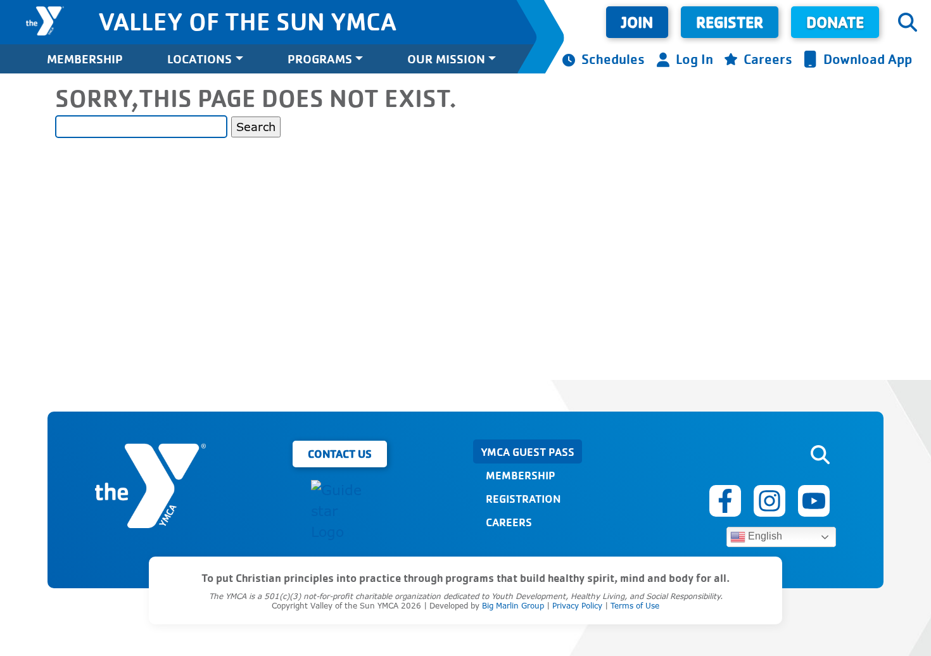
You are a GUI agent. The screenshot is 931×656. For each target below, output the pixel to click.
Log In (694, 58)
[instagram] (769, 501)
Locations (199, 58)
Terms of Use (635, 605)
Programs (320, 58)
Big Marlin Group (513, 605)
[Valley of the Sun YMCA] (45, 21)
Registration (523, 498)
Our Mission (446, 58)
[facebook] (725, 501)
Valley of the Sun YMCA (247, 21)
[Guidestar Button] (339, 511)
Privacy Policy (577, 605)
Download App (867, 58)
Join (637, 22)
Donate (835, 22)
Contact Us (340, 453)
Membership (85, 58)
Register (729, 22)
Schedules (613, 58)
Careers (768, 58)
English (763, 536)
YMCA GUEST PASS (527, 451)
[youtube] (814, 501)
